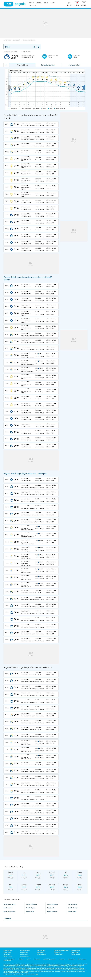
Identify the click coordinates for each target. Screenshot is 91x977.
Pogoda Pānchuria (73, 908)
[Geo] (38, 46)
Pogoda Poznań (24, 954)
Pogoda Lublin (40, 952)
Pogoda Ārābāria (72, 904)
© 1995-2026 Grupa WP (9, 959)
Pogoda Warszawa (75, 954)
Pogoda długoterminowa (48, 65)
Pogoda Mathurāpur (52, 911)
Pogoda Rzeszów (41, 954)
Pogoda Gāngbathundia (9, 911)
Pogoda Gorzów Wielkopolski (61, 950)
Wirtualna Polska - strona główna (8, 4)
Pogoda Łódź (57, 952)
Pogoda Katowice (75, 950)
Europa (39, 3)
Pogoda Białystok (7, 950)
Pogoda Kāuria (30, 911)
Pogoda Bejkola (72, 911)
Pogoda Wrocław (7, 956)
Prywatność (37, 959)
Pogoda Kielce (7, 952)
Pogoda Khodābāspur (52, 904)
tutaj (37, 974)
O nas (28, 959)
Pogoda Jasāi (50, 908)
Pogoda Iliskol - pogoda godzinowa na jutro (22, 277)
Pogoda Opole (6, 954)
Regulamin (62, 959)
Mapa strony (71, 959)
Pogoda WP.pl (7, 40)
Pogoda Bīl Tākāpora (31, 904)
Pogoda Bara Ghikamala (9, 904)
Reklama (21, 959)
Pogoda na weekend (74, 65)
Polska (31, 3)
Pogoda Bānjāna (30, 908)
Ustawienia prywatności (50, 959)
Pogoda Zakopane (25, 956)
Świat (46, 3)
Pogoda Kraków (24, 952)
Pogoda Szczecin (58, 954)
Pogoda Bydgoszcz (25, 950)
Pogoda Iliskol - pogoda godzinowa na (20, 473)
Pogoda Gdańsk (41, 950)
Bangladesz (16, 40)
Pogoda (20, 4)
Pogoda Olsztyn (75, 952)
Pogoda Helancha (7, 908)
